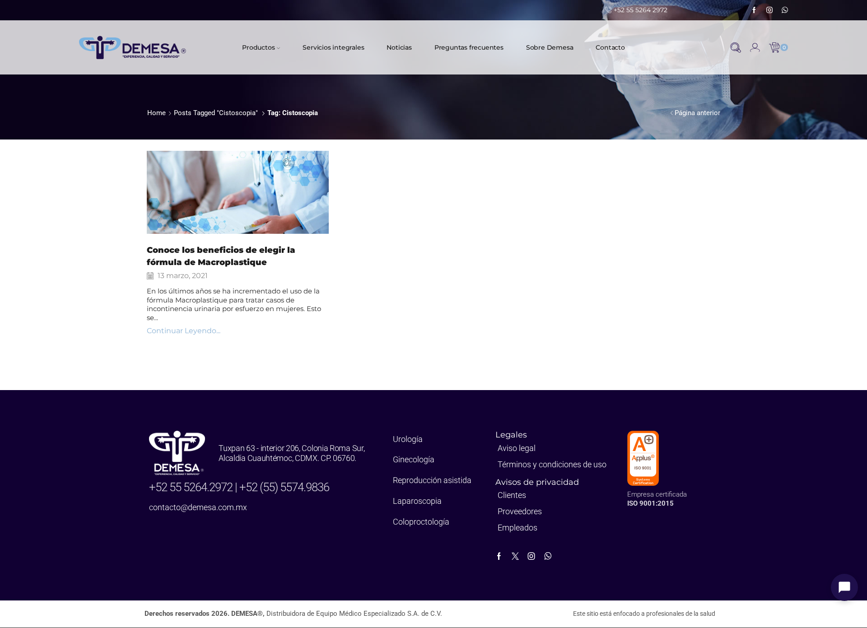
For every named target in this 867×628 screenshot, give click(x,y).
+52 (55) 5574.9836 (284, 487)
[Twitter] (515, 556)
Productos (258, 47)
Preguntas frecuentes (468, 47)
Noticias (399, 47)
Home (156, 113)
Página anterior (697, 113)
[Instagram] (769, 10)
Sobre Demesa (549, 47)
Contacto (610, 47)
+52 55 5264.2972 (192, 487)
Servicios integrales (333, 47)
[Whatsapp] (785, 10)
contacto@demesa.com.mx (198, 507)
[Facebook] (754, 10)
